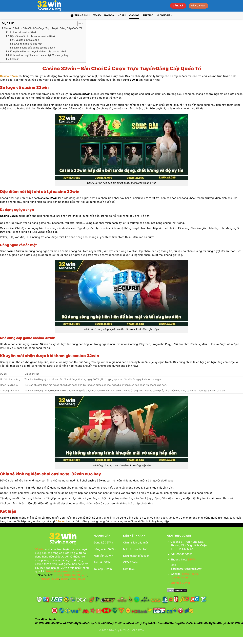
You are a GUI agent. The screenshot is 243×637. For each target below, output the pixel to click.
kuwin (64, 578)
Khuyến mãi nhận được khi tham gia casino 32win (38, 51)
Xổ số (97, 15)
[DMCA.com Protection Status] (177, 590)
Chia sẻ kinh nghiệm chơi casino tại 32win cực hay (39, 55)
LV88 (73, 578)
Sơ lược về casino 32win (23, 32)
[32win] (52, 6)
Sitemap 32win (180, 582)
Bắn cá (109, 15)
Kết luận (15, 59)
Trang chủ (82, 15)
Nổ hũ (122, 15)
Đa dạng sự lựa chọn (27, 39)
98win (58, 575)
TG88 (67, 575)
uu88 (81, 578)
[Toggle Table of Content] (78, 23)
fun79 (76, 575)
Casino (134, 15)
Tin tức (148, 15)
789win (45, 578)
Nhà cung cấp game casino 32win (35, 47)
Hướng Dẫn (165, 15)
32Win (39, 549)
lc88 (84, 575)
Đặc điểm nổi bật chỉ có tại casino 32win (33, 36)
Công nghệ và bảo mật (29, 43)
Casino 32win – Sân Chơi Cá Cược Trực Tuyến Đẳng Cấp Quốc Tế (43, 28)
